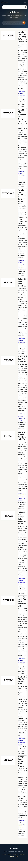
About (9, 854)
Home (4, 854)
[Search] (23, 22)
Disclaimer (22, 854)
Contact (15, 854)
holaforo (4, 2)
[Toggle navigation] (25, 2)
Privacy (12, 856)
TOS (17, 856)
